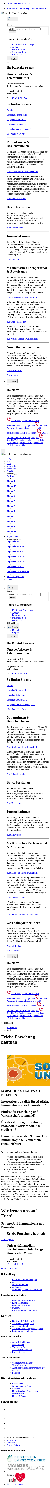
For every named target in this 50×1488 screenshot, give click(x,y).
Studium (16, 1308)
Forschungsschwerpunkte (23, 1300)
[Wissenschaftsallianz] (26, 1471)
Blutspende (17, 54)
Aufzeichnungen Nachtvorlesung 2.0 (28, 1368)
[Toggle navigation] (30, 454)
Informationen (13, 466)
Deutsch (15, 630)
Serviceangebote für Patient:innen (27, 1289)
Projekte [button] (10, 471)
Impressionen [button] (12, 536)
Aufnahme (17, 1287)
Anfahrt (15, 47)
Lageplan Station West (16, 119)
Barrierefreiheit (13, 1445)
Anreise (10, 110)
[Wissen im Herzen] (16, 1482)
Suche (9, 25)
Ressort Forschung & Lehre (24, 1310)
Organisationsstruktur (21, 1386)
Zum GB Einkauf (14, 370)
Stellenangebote (19, 52)
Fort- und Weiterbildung (22, 1331)
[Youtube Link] (9, 1418)
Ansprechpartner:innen (22, 1349)
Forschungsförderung (21, 1305)
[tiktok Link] (9, 1433)
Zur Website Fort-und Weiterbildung (22, 339)
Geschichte (17, 1388)
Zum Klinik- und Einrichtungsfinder (22, 171)
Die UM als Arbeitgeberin (23, 1321)
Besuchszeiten (18, 49)
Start (9, 463)
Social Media (18, 1344)
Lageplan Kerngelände (17, 115)
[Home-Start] (9, 461)
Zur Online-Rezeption (16, 198)
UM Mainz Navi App (16, 134)
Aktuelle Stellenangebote (23, 1323)
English (15, 632)
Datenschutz (12, 1442)
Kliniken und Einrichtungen (24, 1279)
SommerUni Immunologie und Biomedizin (26, 8)
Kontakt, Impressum (15, 576)
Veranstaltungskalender (22, 1363)
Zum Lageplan (7, 1239)
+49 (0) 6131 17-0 (19, 98)
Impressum (11, 1440)
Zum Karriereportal (15, 228)
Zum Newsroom (14, 259)
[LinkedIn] (9, 1414)
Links (9, 579)
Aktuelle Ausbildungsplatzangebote (27, 1328)
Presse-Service (18, 1352)
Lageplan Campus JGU (17, 124)
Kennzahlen (17, 1383)
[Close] (8, 23)
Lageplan (16, 1373)
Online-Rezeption (20, 1284)
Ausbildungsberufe (20, 1326)
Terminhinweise (19, 1365)
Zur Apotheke (13, 375)
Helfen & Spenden (20, 1396)
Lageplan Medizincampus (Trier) (21, 129)
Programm (11, 468)
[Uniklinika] (26, 1462)
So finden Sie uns (9, 1268)
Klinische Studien (20, 1303)
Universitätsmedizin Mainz (18, 3)
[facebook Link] (9, 1428)
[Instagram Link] (9, 1423)
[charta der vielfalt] (16, 1484)
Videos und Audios (20, 1347)
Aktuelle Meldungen (21, 1342)
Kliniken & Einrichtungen (23, 44)
